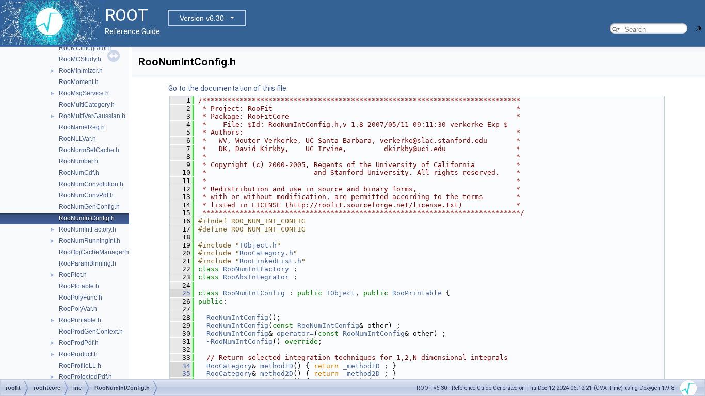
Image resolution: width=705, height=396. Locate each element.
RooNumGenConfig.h (89, 206)
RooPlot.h (73, 274)
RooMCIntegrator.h (85, 48)
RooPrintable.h (80, 320)
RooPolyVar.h (78, 308)
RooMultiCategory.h (87, 104)
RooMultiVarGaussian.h (92, 116)
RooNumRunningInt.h (89, 240)
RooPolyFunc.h (80, 297)
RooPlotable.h (79, 286)
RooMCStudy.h (80, 59)
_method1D (361, 366)
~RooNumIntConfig (239, 341)
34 (180, 366)
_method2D (361, 373)
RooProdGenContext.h (91, 331)
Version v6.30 (202, 18)
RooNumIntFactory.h (87, 229)
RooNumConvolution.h (91, 184)
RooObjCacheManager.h (94, 252)
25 (180, 293)
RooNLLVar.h (77, 138)
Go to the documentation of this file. (228, 88)
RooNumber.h (78, 161)
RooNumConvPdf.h (86, 195)
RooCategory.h (266, 253)
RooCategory (229, 366)
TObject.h (258, 245)
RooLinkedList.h (270, 261)
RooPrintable (417, 293)
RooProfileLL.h (80, 365)
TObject (340, 293)
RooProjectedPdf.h (85, 377)
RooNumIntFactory (256, 269)
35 (180, 373)
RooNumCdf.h (79, 172)
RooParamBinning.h (87, 263)
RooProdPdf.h (79, 342)
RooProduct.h (78, 354)
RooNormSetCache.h (89, 150)
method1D (276, 366)
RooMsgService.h (84, 93)
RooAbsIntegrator (256, 277)
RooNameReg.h (82, 127)
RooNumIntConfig (254, 293)
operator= (295, 333)
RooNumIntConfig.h (87, 218)
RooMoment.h (79, 82)
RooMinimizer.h (81, 70)
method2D (276, 373)
